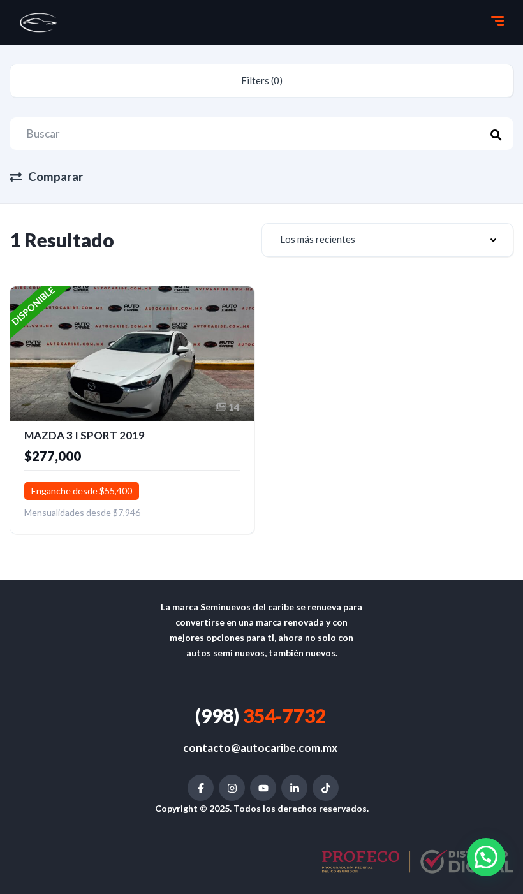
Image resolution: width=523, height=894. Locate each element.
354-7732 (260, 715)
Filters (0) (262, 80)
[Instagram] (232, 788)
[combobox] (387, 240)
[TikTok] (326, 788)
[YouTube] (263, 788)
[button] (486, 857)
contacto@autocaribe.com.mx (260, 747)
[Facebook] (201, 788)
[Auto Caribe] (39, 22)
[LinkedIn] (294, 788)
